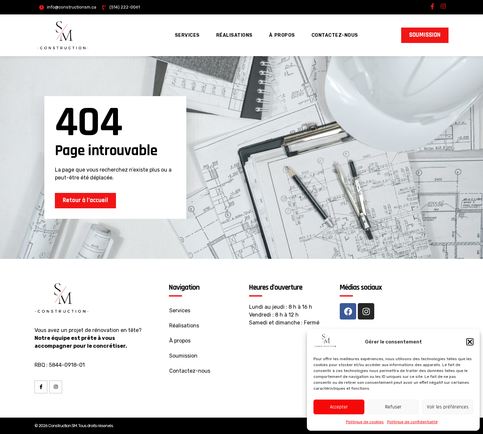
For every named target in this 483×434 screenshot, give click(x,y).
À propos (282, 35)
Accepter (339, 407)
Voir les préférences (448, 407)
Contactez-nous (334, 35)
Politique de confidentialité (412, 422)
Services (187, 35)
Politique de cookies (365, 422)
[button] (470, 342)
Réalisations (234, 35)
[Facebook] (348, 311)
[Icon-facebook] (432, 6)
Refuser (393, 407)
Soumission (183, 356)
